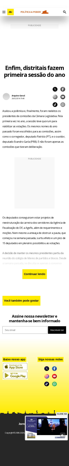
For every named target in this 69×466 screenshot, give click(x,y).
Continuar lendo (34, 274)
